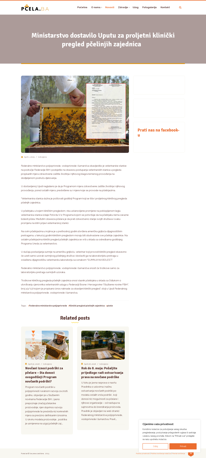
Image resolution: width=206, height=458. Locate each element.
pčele (110, 306)
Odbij (155, 446)
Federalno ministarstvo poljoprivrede (48, 306)
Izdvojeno (42, 157)
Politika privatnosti (143, 453)
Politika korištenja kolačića (161, 453)
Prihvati (183, 446)
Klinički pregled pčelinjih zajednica (87, 306)
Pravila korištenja (178, 453)
